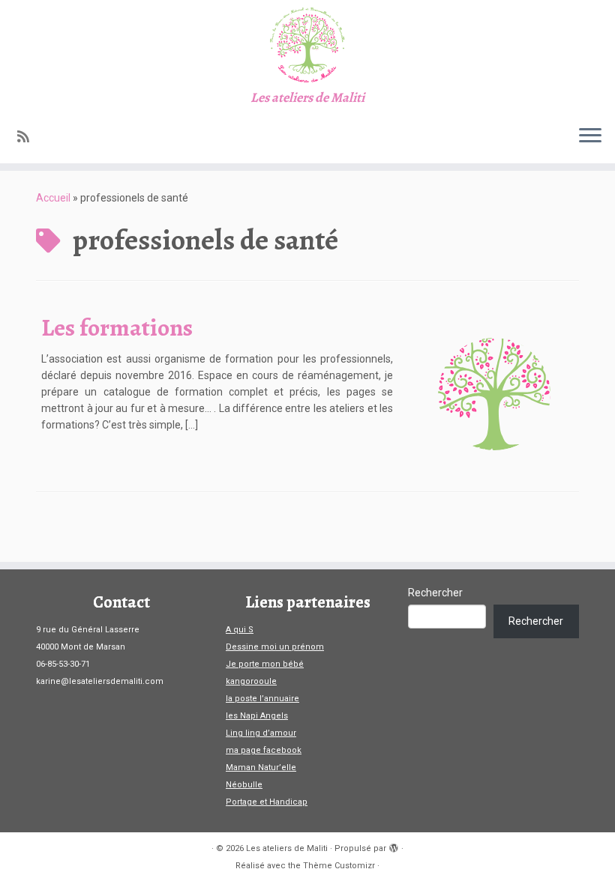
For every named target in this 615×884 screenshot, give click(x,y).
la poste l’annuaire (262, 698)
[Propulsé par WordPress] (393, 846)
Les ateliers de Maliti (287, 848)
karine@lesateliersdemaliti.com (100, 681)
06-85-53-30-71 (63, 664)
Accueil (53, 198)
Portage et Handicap (267, 802)
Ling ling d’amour (261, 733)
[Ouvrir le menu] (590, 136)
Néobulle (244, 785)
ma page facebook (264, 750)
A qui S (240, 630)
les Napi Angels (257, 716)
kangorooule (251, 681)
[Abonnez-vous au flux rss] (28, 137)
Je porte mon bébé (265, 664)
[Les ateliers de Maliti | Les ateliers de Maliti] (307, 44)
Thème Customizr (339, 866)
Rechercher (435, 593)
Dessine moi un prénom (275, 647)
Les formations (117, 327)
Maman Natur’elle (261, 767)
